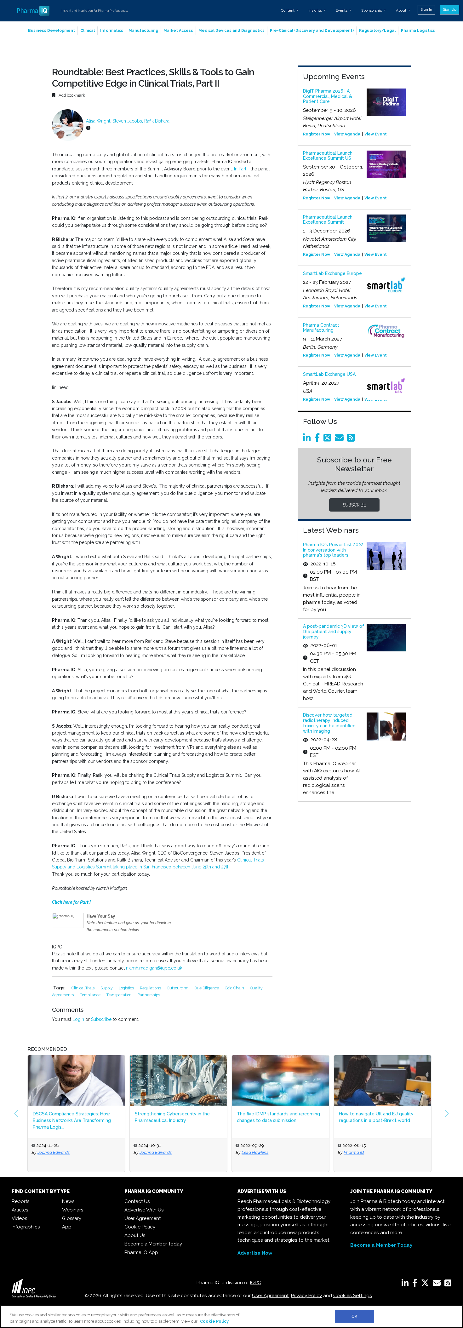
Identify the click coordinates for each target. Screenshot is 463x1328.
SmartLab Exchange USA (329, 374)
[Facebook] (318, 439)
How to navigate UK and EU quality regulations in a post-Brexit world (376, 1117)
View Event (375, 134)
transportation (119, 995)
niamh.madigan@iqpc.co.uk (154, 967)
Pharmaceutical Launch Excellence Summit (327, 220)
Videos (19, 1218)
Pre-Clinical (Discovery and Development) (312, 30)
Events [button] (342, 10)
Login (78, 1019)
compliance (90, 995)
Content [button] (288, 10)
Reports (20, 1201)
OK (354, 1316)
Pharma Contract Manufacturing (321, 328)
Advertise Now (254, 1253)
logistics (127, 988)
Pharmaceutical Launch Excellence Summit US (327, 156)
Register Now (316, 134)
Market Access (178, 30)
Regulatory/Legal (377, 30)
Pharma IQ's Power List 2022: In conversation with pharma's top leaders (333, 550)
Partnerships (149, 995)
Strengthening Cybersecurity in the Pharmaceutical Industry (172, 1117)
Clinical (87, 30)
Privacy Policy (306, 1295)
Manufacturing (143, 30)
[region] (231, 1317)
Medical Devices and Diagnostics (231, 30)
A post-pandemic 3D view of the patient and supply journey (333, 631)
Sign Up (449, 9)
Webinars (72, 1210)
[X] (426, 1284)
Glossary (71, 1218)
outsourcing (178, 988)
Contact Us (137, 1201)
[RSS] (447, 1284)
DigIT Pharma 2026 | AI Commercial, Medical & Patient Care (327, 96)
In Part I (241, 168)
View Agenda (347, 134)
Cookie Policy (139, 1227)
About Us (134, 1235)
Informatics (111, 30)
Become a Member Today (153, 1244)
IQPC (255, 1282)
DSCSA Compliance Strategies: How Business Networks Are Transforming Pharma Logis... (72, 1120)
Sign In (426, 9)
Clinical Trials (83, 988)
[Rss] (352, 439)
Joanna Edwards (53, 1152)
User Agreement (142, 1218)
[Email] (340, 439)
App (66, 1227)
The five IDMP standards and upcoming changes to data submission (278, 1117)
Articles (20, 1210)
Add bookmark (71, 95)
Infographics (26, 1227)
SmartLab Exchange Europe (332, 273)
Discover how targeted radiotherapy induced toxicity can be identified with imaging (329, 723)
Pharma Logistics (418, 30)
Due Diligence (207, 988)
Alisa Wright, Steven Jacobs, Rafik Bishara (127, 120)
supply (107, 988)
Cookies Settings (352, 1295)
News (68, 1201)
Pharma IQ (354, 1152)
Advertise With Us (143, 1210)
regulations (151, 988)
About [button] (401, 10)
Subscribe (101, 1019)
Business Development (51, 30)
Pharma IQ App (141, 1252)
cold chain (235, 988)
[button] (16, 1113)
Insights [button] (315, 10)
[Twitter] (328, 439)
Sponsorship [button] (372, 10)
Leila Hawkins (255, 1152)
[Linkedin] (308, 439)
